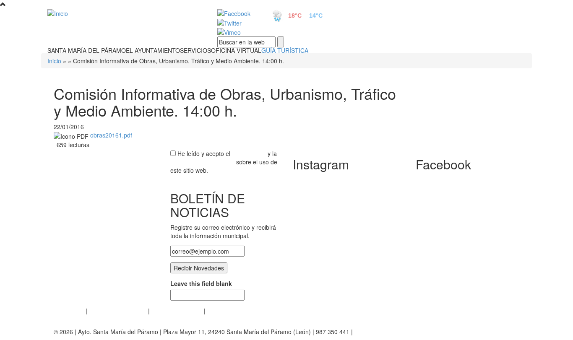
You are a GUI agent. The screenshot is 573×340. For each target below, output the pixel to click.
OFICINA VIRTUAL (236, 50)
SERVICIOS (195, 50)
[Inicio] (123, 13)
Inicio (54, 61)
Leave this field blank (201, 283)
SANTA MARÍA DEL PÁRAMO (86, 50)
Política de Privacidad (117, 310)
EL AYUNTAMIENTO (153, 50)
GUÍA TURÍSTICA (284, 50)
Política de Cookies (176, 310)
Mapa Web (221, 310)
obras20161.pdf (111, 135)
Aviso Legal (69, 310)
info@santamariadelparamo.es (395, 331)
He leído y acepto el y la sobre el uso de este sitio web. (223, 161)
